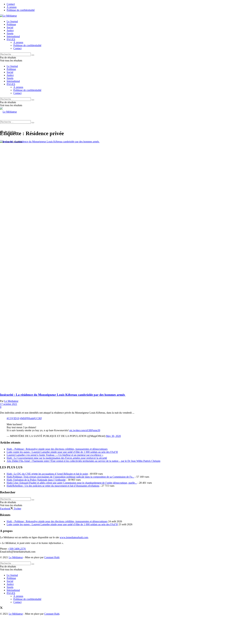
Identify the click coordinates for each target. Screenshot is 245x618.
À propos (11, 7)
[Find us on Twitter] (1, 608)
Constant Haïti (51, 557)
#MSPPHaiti (26, 418)
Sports (10, 33)
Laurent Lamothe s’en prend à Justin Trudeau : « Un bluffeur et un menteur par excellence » (55, 455)
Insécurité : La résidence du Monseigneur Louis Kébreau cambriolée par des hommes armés (63, 394)
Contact (11, 4)
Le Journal (12, 21)
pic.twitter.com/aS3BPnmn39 (84, 430)
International (13, 36)
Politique (11, 24)
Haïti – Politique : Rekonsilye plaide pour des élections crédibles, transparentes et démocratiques (57, 449)
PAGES (11, 39)
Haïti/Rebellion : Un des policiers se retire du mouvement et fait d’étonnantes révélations (53, 485)
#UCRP (37, 418)
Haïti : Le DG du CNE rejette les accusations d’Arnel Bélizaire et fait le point (47, 473)
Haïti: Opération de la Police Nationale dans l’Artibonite (36, 479)
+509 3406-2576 (17, 548)
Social (10, 27)
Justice (10, 30)
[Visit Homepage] (8, 15)
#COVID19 (13, 418)
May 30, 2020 (113, 436)
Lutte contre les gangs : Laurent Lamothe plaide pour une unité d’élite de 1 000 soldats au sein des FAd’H (62, 452)
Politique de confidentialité (21, 10)
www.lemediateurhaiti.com (74, 537)
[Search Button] (33, 55)
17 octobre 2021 (8, 404)
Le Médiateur (16, 557)
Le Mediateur (11, 401)
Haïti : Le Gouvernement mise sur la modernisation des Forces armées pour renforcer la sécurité (57, 458)
